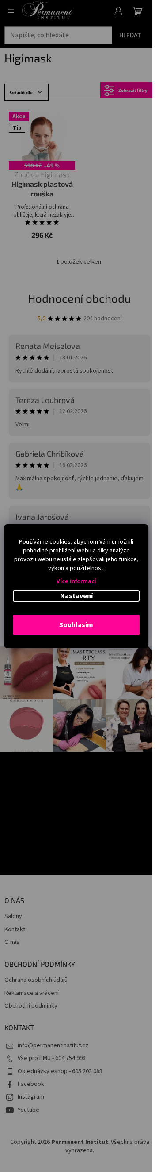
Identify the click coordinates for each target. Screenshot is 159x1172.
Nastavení (76, 596)
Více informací (76, 581)
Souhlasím (76, 625)
